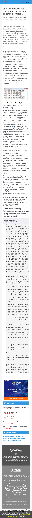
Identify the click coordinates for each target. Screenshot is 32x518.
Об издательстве (8, 456)
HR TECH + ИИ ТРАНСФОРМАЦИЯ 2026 (15, 427)
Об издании (16, 456)
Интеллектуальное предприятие (16, 500)
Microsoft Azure (20, 438)
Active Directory (17, 440)
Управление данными (19, 494)
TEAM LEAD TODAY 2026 (10, 412)
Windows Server (7, 436)
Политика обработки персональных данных (15, 460)
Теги (27, 457)
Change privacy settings (15, 462)
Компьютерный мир (16, 484)
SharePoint (6, 438)
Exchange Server (7, 440)
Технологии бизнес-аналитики (15, 496)
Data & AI (9, 498)
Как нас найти (6, 457)
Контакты (13, 457)
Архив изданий (15, 459)
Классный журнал (20, 490)
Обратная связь (23, 456)
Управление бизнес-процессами (15, 501)
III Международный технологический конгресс (16, 407)
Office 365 (12, 438)
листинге (12, 126)
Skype (21, 436)
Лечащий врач (22, 488)
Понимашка (16, 492)
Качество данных (19, 498)
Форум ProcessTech (8, 417)
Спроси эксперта (15, 20)
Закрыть (22, 516)
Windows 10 (15, 436)
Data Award (8, 494)
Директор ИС (10, 488)
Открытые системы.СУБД (16, 486)
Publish (8, 490)
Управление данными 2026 (10, 422)
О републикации (21, 457)
